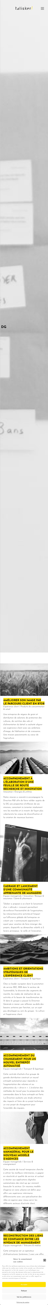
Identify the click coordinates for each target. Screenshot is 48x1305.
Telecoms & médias (32, 1245)
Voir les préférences (24, 1297)
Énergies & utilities (23, 791)
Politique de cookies (23, 1302)
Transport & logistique (31, 978)
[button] (45, 1260)
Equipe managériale (12, 1068)
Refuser (24, 1291)
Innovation (8, 791)
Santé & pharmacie (23, 898)
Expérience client (11, 706)
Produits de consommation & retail (23, 707)
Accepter (24, 1284)
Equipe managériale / (13, 895)
